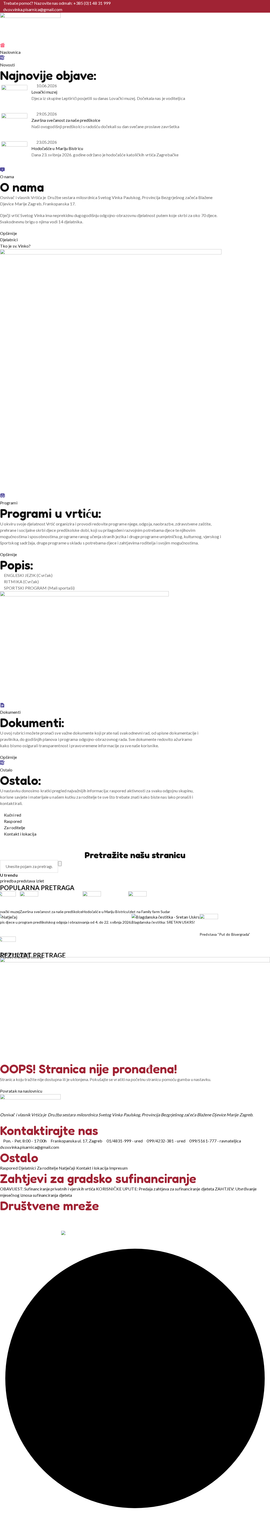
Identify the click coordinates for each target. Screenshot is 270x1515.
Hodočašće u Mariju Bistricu (57, 148)
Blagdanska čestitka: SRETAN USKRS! (163, 922)
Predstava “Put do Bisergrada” (225, 934)
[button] (110, 371)
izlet (40, 880)
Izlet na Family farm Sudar (149, 911)
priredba (8, 880)
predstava (26, 880)
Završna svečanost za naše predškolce (65, 120)
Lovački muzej (44, 91)
